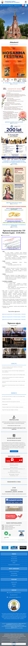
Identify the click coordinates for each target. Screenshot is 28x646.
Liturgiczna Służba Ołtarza (14, 571)
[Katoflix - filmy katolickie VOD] (20, 547)
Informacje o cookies (14, 641)
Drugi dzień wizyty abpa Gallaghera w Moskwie (10, 409)
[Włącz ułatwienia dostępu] (26, 5)
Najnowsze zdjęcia (14, 324)
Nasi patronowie (14, 558)
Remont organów (14, 560)
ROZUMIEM (13, 644)
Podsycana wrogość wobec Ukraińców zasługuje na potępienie (12, 407)
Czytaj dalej (13, 451)
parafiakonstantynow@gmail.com (7, 5)
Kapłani (14, 562)
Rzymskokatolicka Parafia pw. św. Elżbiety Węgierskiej (12, 2)
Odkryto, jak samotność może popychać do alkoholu (11, 401)
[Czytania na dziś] (14, 508)
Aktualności (14, 43)
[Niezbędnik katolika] (14, 500)
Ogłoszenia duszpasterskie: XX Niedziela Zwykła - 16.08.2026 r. (14, 316)
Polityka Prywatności (14, 639)
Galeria (14, 586)
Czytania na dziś (14, 582)
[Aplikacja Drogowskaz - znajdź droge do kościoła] (14, 516)
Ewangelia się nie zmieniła (6, 398)
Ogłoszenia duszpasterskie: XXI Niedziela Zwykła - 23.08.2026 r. (14, 232)
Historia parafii (14, 556)
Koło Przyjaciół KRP (14, 575)
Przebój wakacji (4, 404)
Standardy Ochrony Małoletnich (14, 564)
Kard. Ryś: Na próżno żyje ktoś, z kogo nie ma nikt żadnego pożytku (13, 374)
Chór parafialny (14, 573)
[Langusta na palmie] (11, 547)
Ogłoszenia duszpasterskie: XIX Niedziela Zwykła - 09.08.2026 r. (14, 319)
